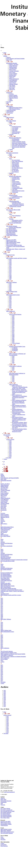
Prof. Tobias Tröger (5, 578)
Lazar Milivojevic (5, 499)
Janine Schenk (4, 502)
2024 (2, 599)
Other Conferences (5, 657)
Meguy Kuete (4, 495)
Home (2, 474)
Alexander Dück (4, 487)
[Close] (1, 50)
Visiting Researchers (5, 529)
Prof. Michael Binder (5, 574)
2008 (2, 616)
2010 (2, 614)
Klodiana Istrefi (4, 494)
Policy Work (3, 479)
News (2, 549)
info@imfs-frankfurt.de (9, 792)
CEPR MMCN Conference (7, 655)
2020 (2, 629)
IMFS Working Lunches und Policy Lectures (11, 595)
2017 (2, 604)
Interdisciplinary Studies (6, 824)
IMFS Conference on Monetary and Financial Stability (13, 654)
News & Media (4, 659)
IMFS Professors (4, 534)
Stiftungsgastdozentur (5, 558)
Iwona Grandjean (4, 493)
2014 (2, 608)
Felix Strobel (3, 504)
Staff (2, 522)
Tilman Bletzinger (5, 485)
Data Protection (4, 846)
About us (3, 476)
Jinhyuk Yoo (3, 508)
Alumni (2, 544)
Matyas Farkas (4, 489)
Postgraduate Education (6, 480)
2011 (2, 612)
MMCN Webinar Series (6, 630)
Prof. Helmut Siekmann (6, 569)
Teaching (3, 542)
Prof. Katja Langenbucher (6, 546)
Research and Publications (6, 543)
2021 (2, 627)
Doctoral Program (5, 555)
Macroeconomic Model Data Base (8, 588)
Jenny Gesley (4, 491)
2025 (2, 598)
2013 (2, 610)
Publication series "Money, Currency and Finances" (12, 591)
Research (3, 582)
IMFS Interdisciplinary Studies (7, 585)
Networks (3, 521)
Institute (2, 475)
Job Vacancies (4, 532)
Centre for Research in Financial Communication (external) (14, 559)
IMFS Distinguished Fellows (7, 527)
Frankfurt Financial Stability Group (9, 652)
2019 (2, 602)
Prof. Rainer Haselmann (6, 576)
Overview (3, 513)
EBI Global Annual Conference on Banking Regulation (13, 656)
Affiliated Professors (5, 579)
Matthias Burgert (4, 486)
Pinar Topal (3, 507)
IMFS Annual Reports (6, 587)
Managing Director (5, 517)
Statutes (2, 519)
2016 (2, 606)
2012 (2, 611)
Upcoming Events (5, 593)
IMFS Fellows (4, 523)
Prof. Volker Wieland (5, 536)
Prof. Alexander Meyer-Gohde (7, 561)
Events (2, 592)
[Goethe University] (7, 854)
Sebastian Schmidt (5, 503)
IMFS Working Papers (6, 584)
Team (2, 540)
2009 (2, 615)
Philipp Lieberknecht (5, 498)
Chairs (2, 533)
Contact (2, 683)
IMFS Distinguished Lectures (7, 631)
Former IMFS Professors (6, 580)
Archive (2, 661)
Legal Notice (3, 844)
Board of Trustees (5, 514)
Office (2, 518)
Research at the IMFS (5, 583)
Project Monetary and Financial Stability (10, 477)
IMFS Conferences (5, 648)
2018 (2, 603)
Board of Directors (5, 515)
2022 (2, 626)
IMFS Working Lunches (6, 829)
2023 (2, 601)
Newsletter (3, 682)
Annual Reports (4, 531)
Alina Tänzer (4, 506)
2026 (2, 622)
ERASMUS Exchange (6, 557)
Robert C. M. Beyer (5, 483)
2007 (2, 618)
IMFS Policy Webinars (6, 619)
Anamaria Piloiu (4, 500)
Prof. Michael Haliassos (6, 575)
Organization (3, 510)
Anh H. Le (3, 496)
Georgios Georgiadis (5, 490)
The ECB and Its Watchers (7, 651)
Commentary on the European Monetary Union (11, 589)
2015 (2, 607)
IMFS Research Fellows (6, 528)
